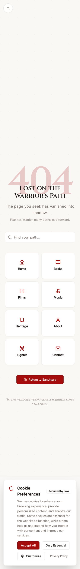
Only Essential (56, 545)
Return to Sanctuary (43, 379)
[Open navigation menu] (8, 8)
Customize (33, 556)
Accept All (28, 545)
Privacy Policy (59, 556)
